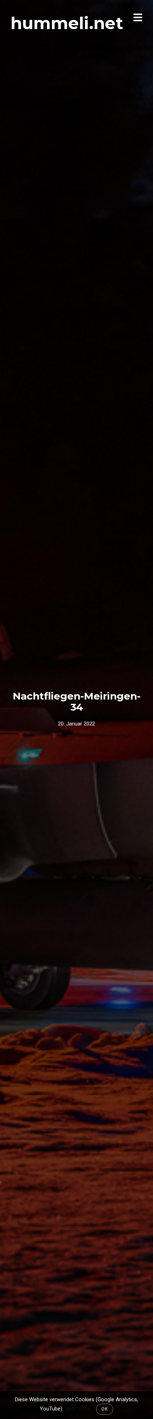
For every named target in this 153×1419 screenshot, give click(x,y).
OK (104, 1409)
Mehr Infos (77, 1408)
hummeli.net (67, 23)
